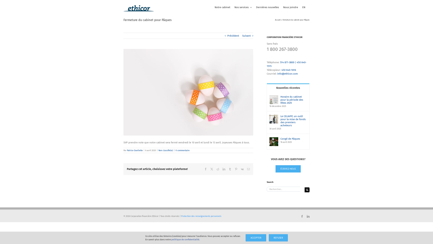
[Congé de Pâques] (273, 139)
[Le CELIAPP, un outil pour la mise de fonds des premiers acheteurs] (273, 116)
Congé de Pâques (290, 138)
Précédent (233, 35)
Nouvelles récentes (288, 87)
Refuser (278, 237)
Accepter (255, 237)
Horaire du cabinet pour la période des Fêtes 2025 (291, 99)
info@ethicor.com (287, 73)
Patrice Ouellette (135, 150)
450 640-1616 (288, 70)
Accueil (278, 20)
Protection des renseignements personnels (201, 216)
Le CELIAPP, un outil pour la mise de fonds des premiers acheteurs (293, 121)
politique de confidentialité (185, 239)
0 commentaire (183, 150)
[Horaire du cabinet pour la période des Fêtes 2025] (273, 97)
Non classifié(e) (165, 150)
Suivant (246, 35)
